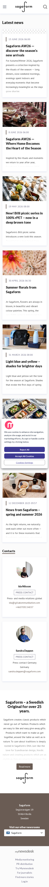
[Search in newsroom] (45, 7)
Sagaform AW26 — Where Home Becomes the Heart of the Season (23, 143)
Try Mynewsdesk (24, 868)
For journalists (24, 872)
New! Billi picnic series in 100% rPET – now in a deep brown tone (24, 217)
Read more (24, 766)
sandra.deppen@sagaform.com (24, 671)
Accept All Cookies (24, 456)
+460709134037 (24, 607)
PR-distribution (24, 863)
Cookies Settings (24, 462)
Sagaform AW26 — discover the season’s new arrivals (21, 50)
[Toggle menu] (5, 7)
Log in (24, 881)
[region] (24, 443)
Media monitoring (24, 859)
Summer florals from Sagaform (21, 289)
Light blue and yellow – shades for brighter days (24, 363)
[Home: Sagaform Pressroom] (23, 7)
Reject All (24, 449)
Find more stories (24, 877)
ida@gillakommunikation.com (24, 602)
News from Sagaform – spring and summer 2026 (24, 512)
